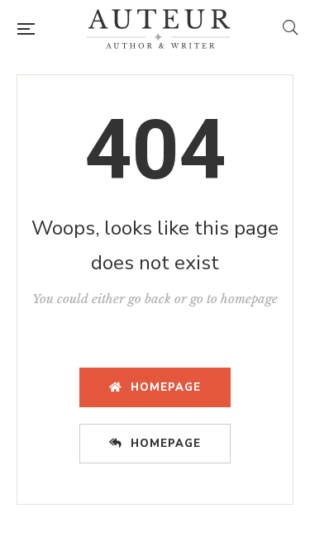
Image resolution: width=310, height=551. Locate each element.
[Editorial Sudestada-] (159, 29)
